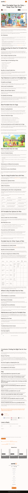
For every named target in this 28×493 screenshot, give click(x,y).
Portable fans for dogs (21, 409)
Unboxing (14, 482)
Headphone (14, 472)
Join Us (14, 481)
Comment (2, 428)
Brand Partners (14, 480)
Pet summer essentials (7, 409)
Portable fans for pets (4, 410)
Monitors (14, 474)
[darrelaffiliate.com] (3, 1)
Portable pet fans (9, 410)
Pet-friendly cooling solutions (14, 409)
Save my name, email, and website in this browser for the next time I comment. (11, 437)
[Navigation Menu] (26, 1)
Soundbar (14, 471)
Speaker (14, 473)
